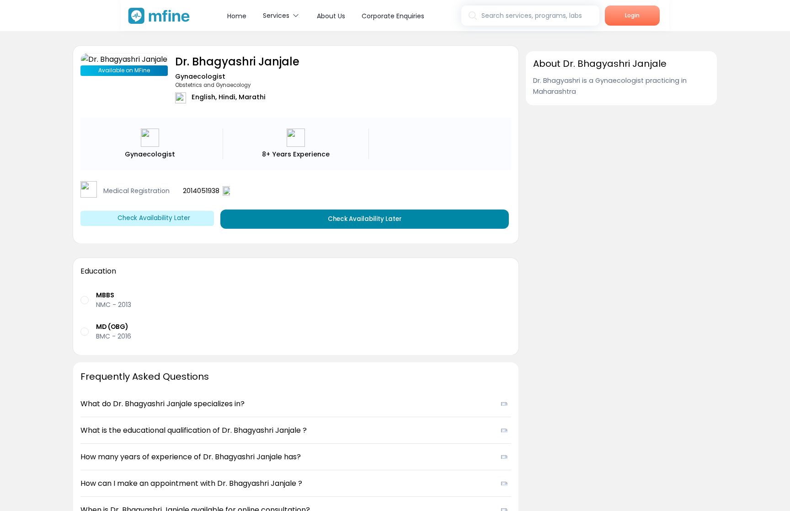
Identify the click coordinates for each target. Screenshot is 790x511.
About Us (331, 16)
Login (632, 15)
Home (236, 16)
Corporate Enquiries (393, 16)
